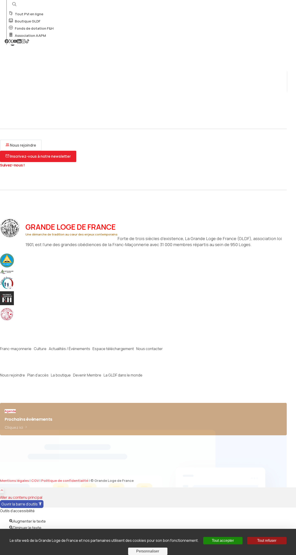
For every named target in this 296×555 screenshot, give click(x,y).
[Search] (6, 87)
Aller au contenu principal (21, 497)
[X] (11, 41)
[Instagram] (23, 41)
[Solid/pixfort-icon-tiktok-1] (31, 178)
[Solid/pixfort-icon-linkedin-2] (38, 178)
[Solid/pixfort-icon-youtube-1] (17, 178)
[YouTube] (15, 41)
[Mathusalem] (9, 273)
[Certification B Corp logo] (9, 266)
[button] (21, 504)
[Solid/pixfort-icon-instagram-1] (10, 178)
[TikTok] (27, 41)
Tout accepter (223, 540)
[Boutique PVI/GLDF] (9, 320)
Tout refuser (266, 540)
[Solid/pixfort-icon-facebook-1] (24, 178)
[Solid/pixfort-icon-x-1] (3, 178)
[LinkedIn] (19, 41)
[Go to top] (2, 490)
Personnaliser (147, 551)
